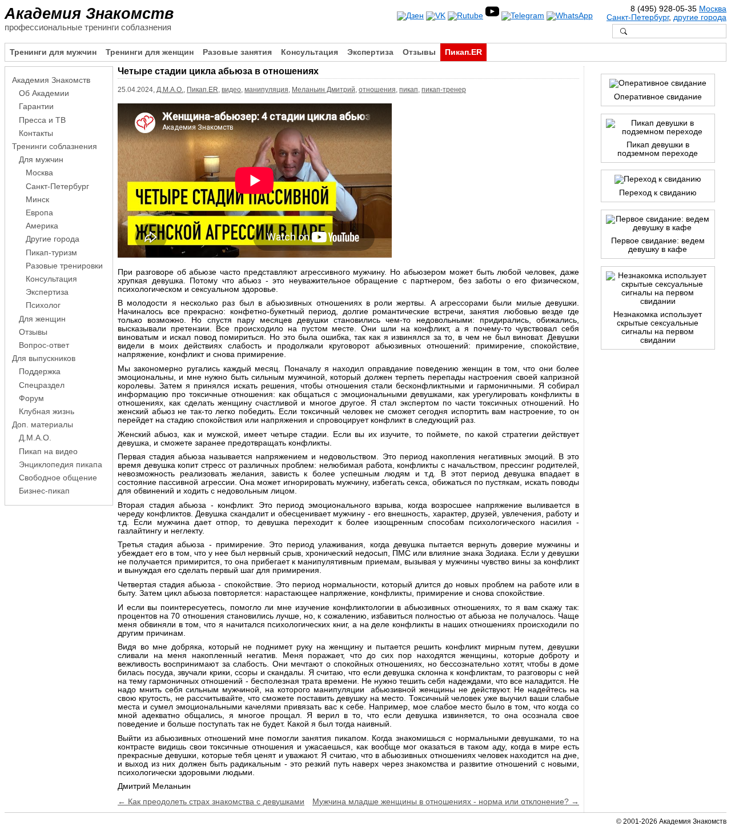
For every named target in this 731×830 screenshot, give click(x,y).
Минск (37, 199)
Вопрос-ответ (44, 345)
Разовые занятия (237, 52)
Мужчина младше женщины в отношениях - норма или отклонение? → (445, 801)
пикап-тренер (443, 90)
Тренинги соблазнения (54, 146)
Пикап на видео (48, 451)
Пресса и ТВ (42, 120)
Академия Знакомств (89, 13)
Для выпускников (43, 358)
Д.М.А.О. (169, 90)
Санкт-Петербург (638, 17)
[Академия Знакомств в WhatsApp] (570, 15)
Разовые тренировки (64, 266)
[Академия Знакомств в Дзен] (410, 15)
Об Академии (44, 93)
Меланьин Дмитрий (323, 90)
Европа (39, 212)
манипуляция (266, 90)
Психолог (43, 305)
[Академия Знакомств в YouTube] (492, 15)
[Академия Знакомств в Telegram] (522, 15)
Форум (31, 398)
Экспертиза (370, 52)
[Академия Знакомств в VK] (435, 15)
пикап (408, 90)
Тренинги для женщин (150, 52)
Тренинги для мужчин (53, 52)
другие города (699, 17)
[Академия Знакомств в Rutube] (465, 15)
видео (231, 90)
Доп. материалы (42, 424)
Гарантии (36, 106)
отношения (377, 90)
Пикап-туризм (51, 252)
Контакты (36, 133)
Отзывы (419, 52)
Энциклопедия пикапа (60, 464)
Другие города (52, 239)
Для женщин (42, 319)
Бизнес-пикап (44, 491)
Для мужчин (41, 159)
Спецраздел (42, 385)
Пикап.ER (463, 52)
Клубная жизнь (46, 411)
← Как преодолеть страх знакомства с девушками (211, 801)
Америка (42, 226)
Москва (712, 9)
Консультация (309, 52)
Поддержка (40, 371)
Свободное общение (58, 478)
